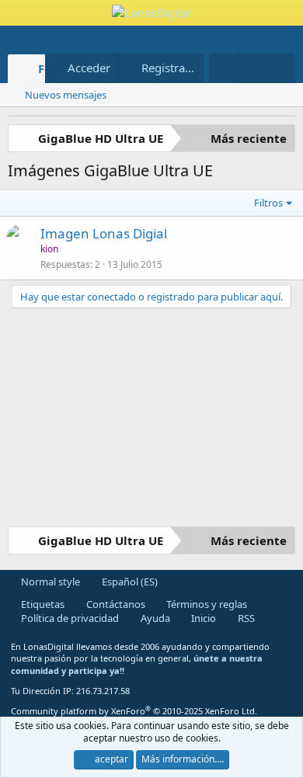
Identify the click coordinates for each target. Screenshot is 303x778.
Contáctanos (114, 604)
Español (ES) (128, 582)
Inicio (202, 618)
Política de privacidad (69, 618)
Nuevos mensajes (65, 95)
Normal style (49, 582)
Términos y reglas (205, 604)
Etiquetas (41, 604)
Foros (53, 68)
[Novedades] (249, 68)
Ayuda (154, 618)
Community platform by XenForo (134, 711)
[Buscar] (280, 68)
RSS (245, 618)
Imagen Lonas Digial (103, 233)
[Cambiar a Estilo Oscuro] (221, 68)
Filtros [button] (268, 203)
